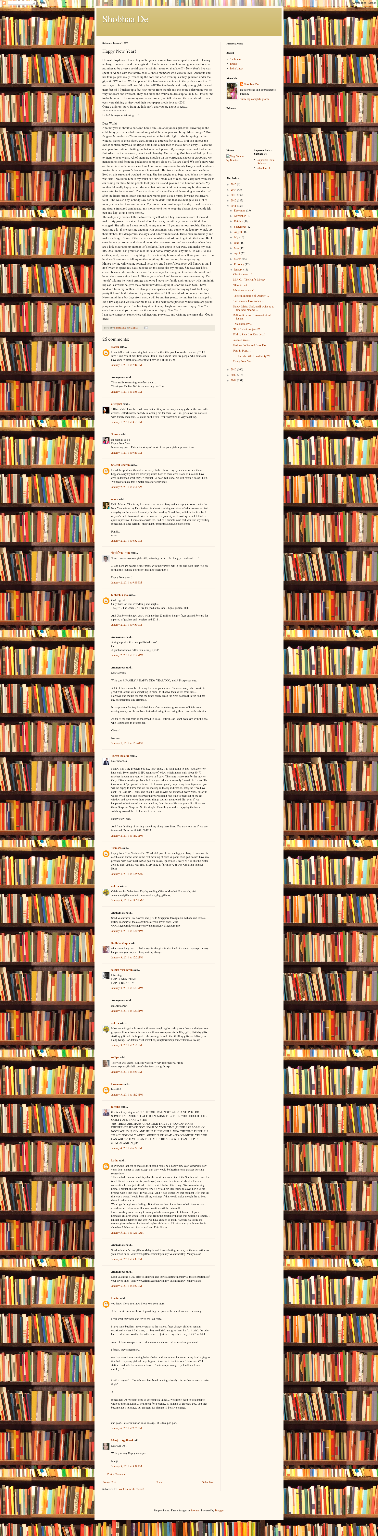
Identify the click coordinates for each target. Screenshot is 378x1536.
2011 (234, 206)
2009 (234, 375)
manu (114, 499)
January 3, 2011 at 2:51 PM (126, 1045)
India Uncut (236, 68)
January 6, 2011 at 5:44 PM (126, 1259)
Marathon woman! (243, 290)
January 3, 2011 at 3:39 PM (126, 1072)
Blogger (219, 1510)
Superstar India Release (266, 161)
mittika (115, 1107)
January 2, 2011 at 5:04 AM (126, 487)
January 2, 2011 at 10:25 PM (127, 655)
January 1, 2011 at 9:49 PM (126, 452)
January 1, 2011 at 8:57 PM (126, 422)
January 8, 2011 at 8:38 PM (126, 1466)
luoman (195, 1510)
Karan (115, 347)
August (238, 232)
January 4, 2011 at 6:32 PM (126, 1148)
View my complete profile (254, 99)
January (238, 269)
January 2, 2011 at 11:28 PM (127, 835)
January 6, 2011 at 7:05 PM (126, 1428)
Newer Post (109, 1482)
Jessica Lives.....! (242, 340)
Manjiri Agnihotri (122, 1440)
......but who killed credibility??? (251, 356)
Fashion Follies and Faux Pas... (250, 345)
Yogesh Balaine (120, 756)
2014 (234, 189)
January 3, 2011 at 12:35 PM (127, 988)
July (236, 237)
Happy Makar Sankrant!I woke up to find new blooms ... (253, 308)
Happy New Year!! (243, 361)
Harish (115, 1298)
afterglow (116, 404)
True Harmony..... (243, 324)
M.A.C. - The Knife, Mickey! (250, 279)
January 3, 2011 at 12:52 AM (127, 874)
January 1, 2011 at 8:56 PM (126, 391)
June (237, 243)
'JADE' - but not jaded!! (246, 329)
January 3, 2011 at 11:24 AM (127, 900)
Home (159, 1482)
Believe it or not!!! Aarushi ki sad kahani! (252, 316)
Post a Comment (116, 1474)
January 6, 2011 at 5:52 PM (126, 1286)
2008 (234, 380)
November (240, 216)
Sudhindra (235, 59)
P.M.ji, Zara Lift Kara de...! (249, 334)
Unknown (117, 1084)
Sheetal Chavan (120, 465)
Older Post (208, 1482)
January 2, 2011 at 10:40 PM (127, 743)
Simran (115, 434)
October (239, 221)
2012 (234, 200)
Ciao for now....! (242, 274)
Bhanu (233, 64)
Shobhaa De (125, 18)
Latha (114, 1160)
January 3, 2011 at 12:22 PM (127, 957)
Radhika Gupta (120, 943)
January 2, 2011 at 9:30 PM (126, 624)
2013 (234, 195)
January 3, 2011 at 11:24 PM (127, 1094)
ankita (115, 886)
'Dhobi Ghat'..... (242, 285)
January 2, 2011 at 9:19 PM (126, 582)
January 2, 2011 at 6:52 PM (126, 540)
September (240, 226)
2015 (234, 184)
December (240, 210)
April (237, 253)
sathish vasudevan (122, 970)
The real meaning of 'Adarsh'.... (251, 295)
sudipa (115, 1057)
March (238, 259)
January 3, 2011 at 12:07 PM (127, 931)
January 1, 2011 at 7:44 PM (126, 365)
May (237, 248)
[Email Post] (145, 327)
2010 (234, 369)
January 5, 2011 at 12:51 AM (127, 1232)
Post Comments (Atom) (131, 1489)
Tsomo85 (116, 848)
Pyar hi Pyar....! (242, 350)
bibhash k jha (119, 595)
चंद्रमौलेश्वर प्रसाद (120, 553)
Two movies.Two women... (248, 301)
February (239, 264)
